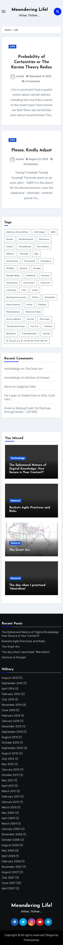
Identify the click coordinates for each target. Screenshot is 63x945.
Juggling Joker (26, 386)
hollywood (11, 283)
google (37, 268)
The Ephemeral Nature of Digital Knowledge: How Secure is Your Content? (27, 469)
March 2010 (9, 807)
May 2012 (8, 764)
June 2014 (8, 710)
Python (42, 304)
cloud (9, 246)
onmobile (50, 297)
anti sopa (39, 232)
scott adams (13, 319)
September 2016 (12, 683)
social (30, 319)
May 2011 (7, 780)
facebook (29, 261)
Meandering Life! (30, 9)
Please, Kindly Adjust (31, 150)
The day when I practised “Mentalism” (26, 652)
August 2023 (10, 677)
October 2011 (10, 775)
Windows (11, 333)
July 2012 (8, 758)
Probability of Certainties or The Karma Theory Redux (31, 62)
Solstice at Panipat (37, 377)
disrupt (24, 254)
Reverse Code (33, 312)
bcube (9, 239)
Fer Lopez (10, 395)
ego (36, 254)
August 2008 (10, 845)
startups (45, 319)
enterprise (12, 261)
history (45, 275)
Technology (18, 458)
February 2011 (11, 796)
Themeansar (31, 940)
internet (45, 283)
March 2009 (9, 823)
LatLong (11, 290)
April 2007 (8, 888)
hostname (29, 283)
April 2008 (8, 856)
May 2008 (8, 850)
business (44, 239)
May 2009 (8, 812)
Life (12, 46)
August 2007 (10, 872)
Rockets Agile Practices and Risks (23, 641)
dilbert (10, 254)
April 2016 (8, 688)
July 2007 (8, 877)
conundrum (24, 246)
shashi (20, 76)
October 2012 (10, 742)
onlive (35, 297)
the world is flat (15, 326)
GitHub (10, 268)
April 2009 (8, 818)
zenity (46, 333)
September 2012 (12, 748)
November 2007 (12, 866)
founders (46, 261)
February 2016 (11, 694)
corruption (43, 246)
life (24, 290)
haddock (30, 275)
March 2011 (9, 791)
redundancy (13, 312)
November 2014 (12, 704)
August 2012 (10, 753)
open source (13, 304)
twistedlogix (12, 368)
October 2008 (10, 839)
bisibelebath (26, 239)
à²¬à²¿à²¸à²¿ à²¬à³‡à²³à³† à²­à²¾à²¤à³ (27, 341)
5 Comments (31, 164)
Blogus (50, 935)
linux (35, 290)
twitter (48, 326)
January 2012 (10, 769)
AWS (53, 232)
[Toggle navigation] (3, 11)
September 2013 (12, 731)
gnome (23, 268)
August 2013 (10, 737)
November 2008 (12, 834)
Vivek (7, 408)
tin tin (34, 326)
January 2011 (10, 802)
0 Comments (32, 81)
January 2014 (10, 721)
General (15, 500)
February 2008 (11, 861)
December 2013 (12, 726)
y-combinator (29, 333)
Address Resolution (17, 232)
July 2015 (8, 699)
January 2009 (11, 829)
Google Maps (13, 275)
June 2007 (9, 883)
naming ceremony (16, 297)
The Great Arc (34, 368)
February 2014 (11, 715)
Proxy (29, 304)
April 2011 (8, 785)
